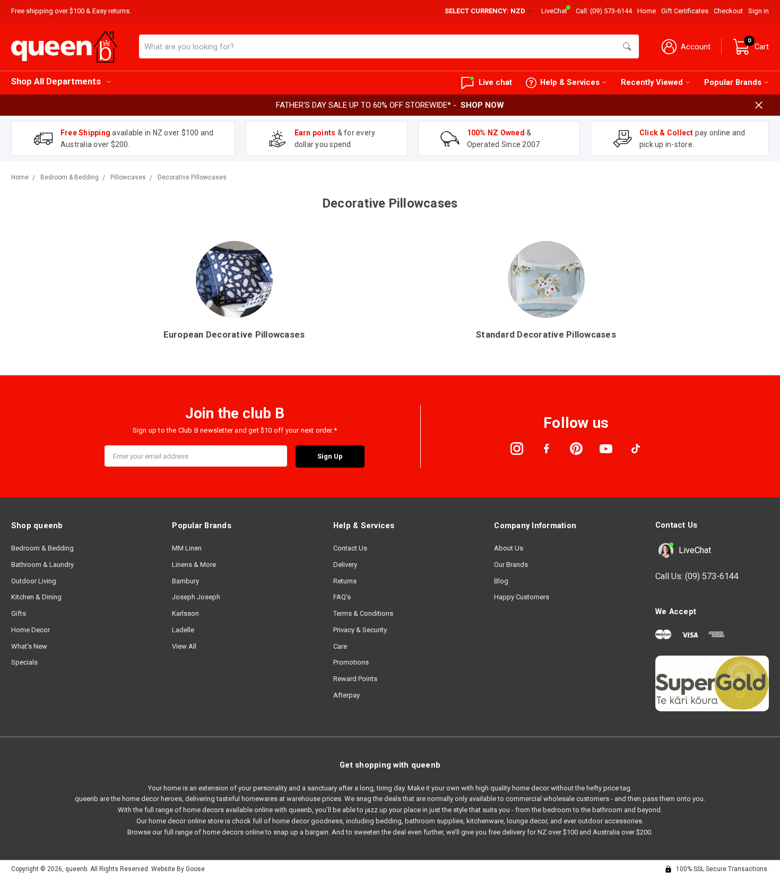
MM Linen (187, 548)
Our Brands (511, 565)
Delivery (345, 565)
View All (184, 646)
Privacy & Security (360, 630)
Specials (24, 662)
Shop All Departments (56, 81)
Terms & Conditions (363, 613)
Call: (604, 11)
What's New (29, 646)
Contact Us (350, 548)
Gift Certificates (684, 11)
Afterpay (346, 695)
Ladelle (183, 630)
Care (340, 646)
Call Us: (697, 576)
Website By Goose (178, 869)
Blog (501, 581)
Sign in (758, 11)
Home (646, 11)
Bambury (185, 581)
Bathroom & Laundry (42, 565)
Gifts (18, 613)
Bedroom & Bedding (42, 548)
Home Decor (30, 630)
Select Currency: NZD (486, 11)
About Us (508, 548)
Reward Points (355, 679)
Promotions (351, 662)
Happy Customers (521, 597)
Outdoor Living (33, 581)
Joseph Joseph (196, 597)
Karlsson (185, 613)
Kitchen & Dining (36, 597)
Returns (345, 581)
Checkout (728, 11)
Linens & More (194, 565)
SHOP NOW (482, 105)
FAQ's (342, 597)
